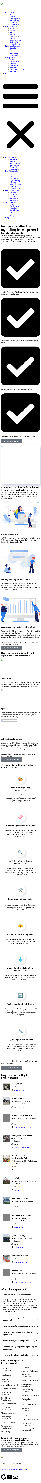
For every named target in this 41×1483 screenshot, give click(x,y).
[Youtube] (9, 1477)
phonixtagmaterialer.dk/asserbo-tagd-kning (23, 1127)
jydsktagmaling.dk (19, 1247)
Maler (12, 60)
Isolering (13, 38)
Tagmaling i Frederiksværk (30, 1404)
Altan (11, 32)
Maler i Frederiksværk (8, 1389)
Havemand (13, 15)
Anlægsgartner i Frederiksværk (6, 1427)
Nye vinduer (14, 34)
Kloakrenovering (15, 56)
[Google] (3, 1477)
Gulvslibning (14, 65)
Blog (7, 73)
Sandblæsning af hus (17, 69)
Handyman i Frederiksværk (6, 1380)
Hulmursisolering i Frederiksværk (27, 1409)
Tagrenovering (15, 36)
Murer (12, 28)
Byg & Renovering (11, 26)
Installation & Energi (12, 46)
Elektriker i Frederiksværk (30, 1371)
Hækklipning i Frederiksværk (6, 1418)
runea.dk (16, 1170)
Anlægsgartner (15, 19)
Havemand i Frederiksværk (6, 1369)
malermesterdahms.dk (20, 1262)
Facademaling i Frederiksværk (26, 1385)
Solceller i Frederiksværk (30, 1380)
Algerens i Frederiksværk (30, 1395)
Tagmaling (13, 63)
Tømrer (12, 30)
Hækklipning (14, 21)
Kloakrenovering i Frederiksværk (27, 1390)
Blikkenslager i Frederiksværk (6, 1408)
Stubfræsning (14, 24)
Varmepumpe (14, 50)
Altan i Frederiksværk (8, 1413)
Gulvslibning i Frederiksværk (6, 1393)
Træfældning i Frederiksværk (6, 1399)
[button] (20, 115)
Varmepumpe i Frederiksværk (6, 1375)
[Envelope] (15, 1477)
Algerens (13, 67)
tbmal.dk (16, 1190)
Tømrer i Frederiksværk (29, 1419)
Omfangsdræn (14, 42)
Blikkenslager (14, 54)
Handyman (13, 71)
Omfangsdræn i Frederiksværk (26, 1400)
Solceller (13, 52)
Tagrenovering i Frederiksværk (26, 1415)
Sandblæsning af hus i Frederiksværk (29, 1430)
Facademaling (14, 61)
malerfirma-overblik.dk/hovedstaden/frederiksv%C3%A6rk (23, 1282)
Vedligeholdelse (10, 58)
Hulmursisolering (16, 40)
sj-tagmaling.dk (19, 1090)
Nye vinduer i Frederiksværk (26, 1376)
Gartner (12, 17)
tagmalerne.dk (18, 1227)
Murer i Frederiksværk (8, 1404)
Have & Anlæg (10, 13)
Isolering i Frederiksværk (9, 1385)
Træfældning (14, 23)
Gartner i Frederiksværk (9, 1422)
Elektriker (13, 48)
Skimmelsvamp (15, 44)
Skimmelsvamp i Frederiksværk (27, 1424)
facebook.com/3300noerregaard (23, 1147)
